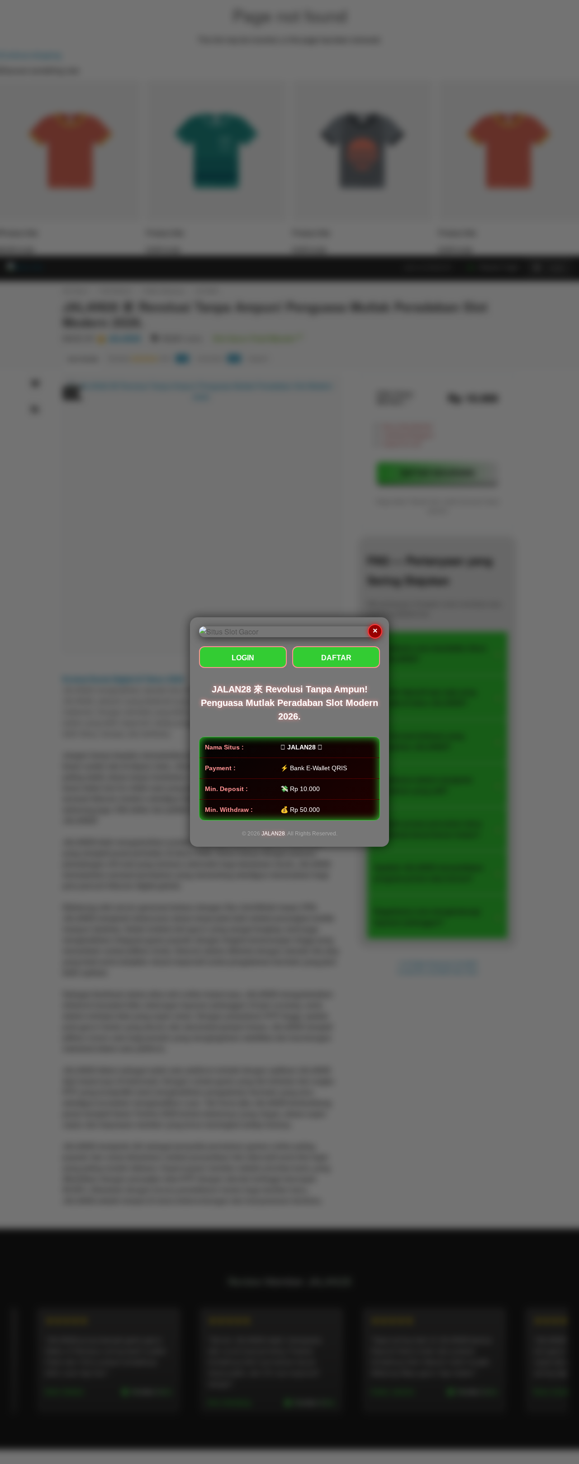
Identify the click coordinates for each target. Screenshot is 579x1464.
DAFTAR (336, 658)
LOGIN (243, 658)
